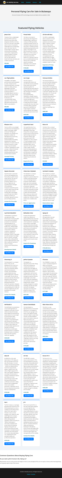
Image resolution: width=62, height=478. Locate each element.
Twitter (28, 474)
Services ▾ (35, 2)
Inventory (28, 2)
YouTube (33, 474)
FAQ (40, 2)
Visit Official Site (9, 66)
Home (22, 2)
